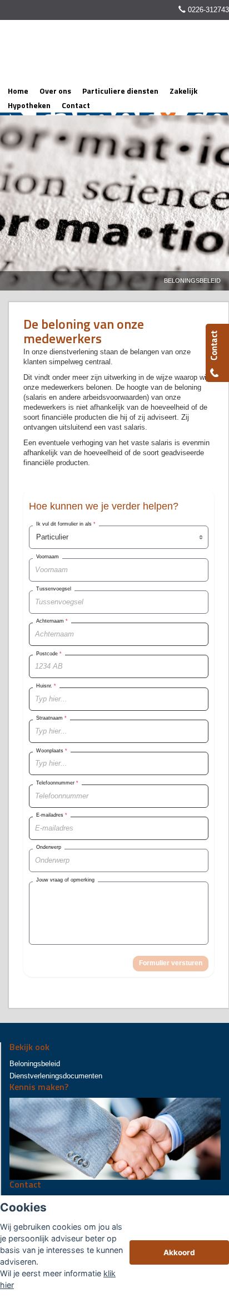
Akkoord (179, 1252)
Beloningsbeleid (192, 280)
